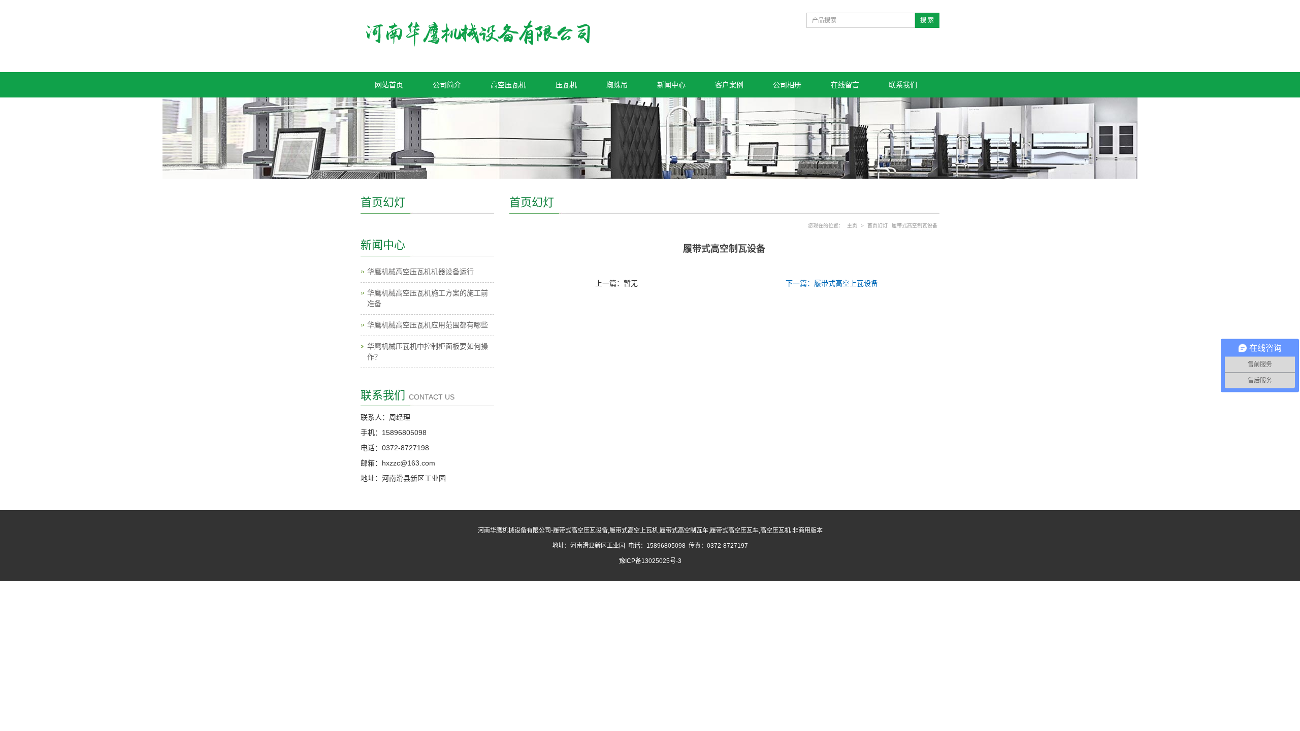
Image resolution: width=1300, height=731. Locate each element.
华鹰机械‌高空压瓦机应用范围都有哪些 (427, 325)
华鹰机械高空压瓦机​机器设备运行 (420, 272)
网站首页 (389, 85)
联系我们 (903, 85)
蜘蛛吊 (617, 85)
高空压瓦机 (508, 85)
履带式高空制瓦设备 (914, 225)
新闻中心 (671, 85)
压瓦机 (566, 85)
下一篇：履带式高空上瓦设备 (832, 283)
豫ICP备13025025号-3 (650, 560)
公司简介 (447, 85)
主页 (852, 225)
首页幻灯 (877, 225)
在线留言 (845, 85)
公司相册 (787, 85)
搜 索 (927, 20)
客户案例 (729, 85)
